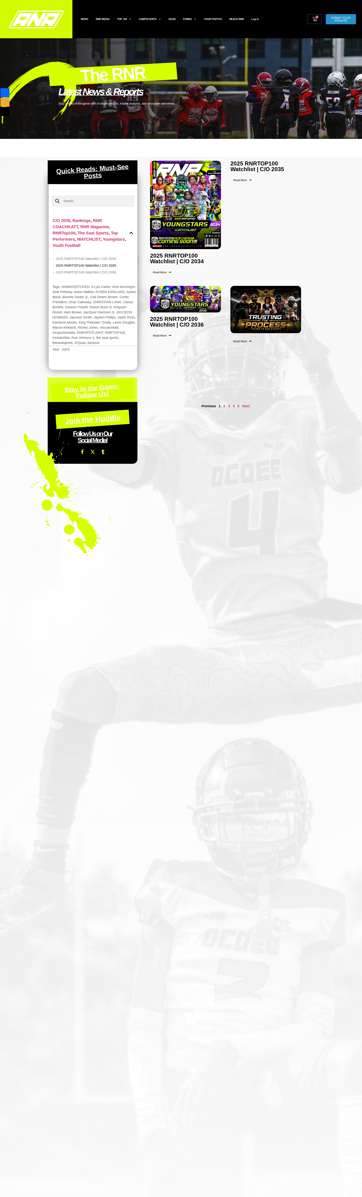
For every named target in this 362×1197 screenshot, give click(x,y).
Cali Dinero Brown (104, 297)
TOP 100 (122, 19)
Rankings (81, 220)
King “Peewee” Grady (95, 322)
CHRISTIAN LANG (107, 302)
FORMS (187, 19)
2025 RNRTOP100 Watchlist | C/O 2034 (86, 259)
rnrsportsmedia (63, 332)
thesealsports (62, 343)
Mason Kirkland (64, 327)
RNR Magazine (94, 226)
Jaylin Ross (126, 317)
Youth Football (67, 245)
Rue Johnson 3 (82, 338)
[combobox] (93, 201)
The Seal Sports (93, 233)
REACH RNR (236, 19)
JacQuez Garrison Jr (98, 312)
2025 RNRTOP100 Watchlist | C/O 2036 (86, 272)
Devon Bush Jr (101, 307)
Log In (255, 19)
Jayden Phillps (105, 317)
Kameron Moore (64, 322)
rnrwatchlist (61, 338)
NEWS (84, 19)
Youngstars (114, 239)
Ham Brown (72, 312)
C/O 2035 (61, 220)
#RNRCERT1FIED (75, 287)
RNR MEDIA (103, 19)
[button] (131, 233)
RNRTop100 (64, 233)
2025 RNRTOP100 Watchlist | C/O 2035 (86, 265)
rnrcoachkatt (109, 327)
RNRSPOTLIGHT (90, 332)
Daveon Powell (76, 307)
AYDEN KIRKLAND (110, 292)
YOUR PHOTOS (213, 19)
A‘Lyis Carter (100, 287)
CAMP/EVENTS (148, 19)
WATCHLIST (88, 239)
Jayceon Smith (81, 317)
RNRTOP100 (115, 332)
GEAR (172, 19)
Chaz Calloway (80, 302)
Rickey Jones (88, 327)
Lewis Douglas (124, 322)
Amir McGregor (123, 287)
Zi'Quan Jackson (87, 343)
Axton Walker (84, 292)
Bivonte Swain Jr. (75, 297)
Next (246, 406)
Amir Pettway (62, 292)
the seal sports (107, 338)
